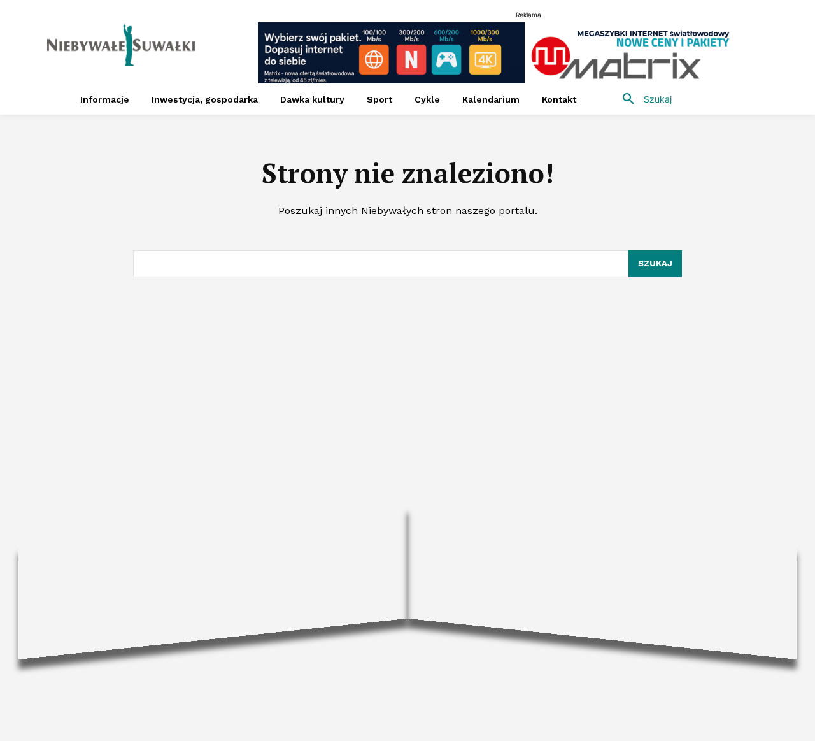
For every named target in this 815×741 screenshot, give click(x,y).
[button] (642, 99)
